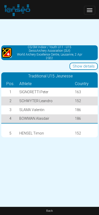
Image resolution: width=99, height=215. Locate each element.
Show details (84, 66)
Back (49, 210)
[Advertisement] (49, 32)
